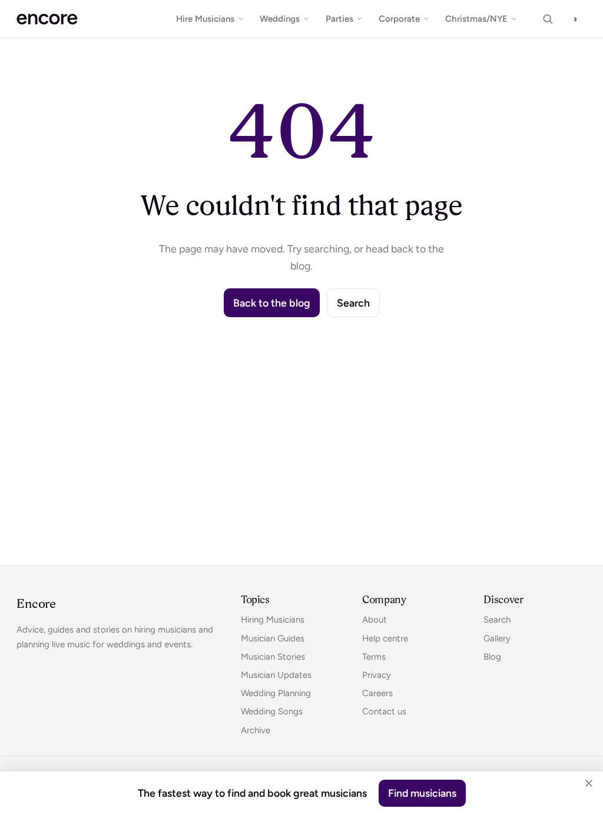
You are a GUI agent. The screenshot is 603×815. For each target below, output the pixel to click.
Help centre (385, 638)
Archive (255, 730)
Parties (339, 19)
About (374, 619)
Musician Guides (272, 638)
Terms (374, 656)
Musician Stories (273, 656)
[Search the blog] (547, 19)
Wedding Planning (276, 693)
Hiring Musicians (272, 619)
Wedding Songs (272, 711)
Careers (377, 693)
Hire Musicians (205, 19)
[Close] (589, 783)
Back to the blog (271, 303)
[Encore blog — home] (46, 19)
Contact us (384, 711)
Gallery (497, 638)
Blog (492, 656)
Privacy (376, 675)
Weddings (280, 19)
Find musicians (422, 793)
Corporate (399, 19)
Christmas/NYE (476, 19)
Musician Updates (276, 675)
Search (353, 303)
